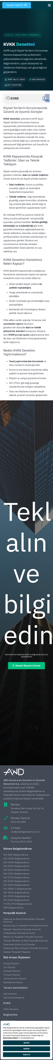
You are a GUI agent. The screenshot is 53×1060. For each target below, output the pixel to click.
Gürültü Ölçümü (11, 963)
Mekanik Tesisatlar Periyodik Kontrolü (22, 929)
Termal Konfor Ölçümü (14, 978)
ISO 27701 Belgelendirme (16, 877)
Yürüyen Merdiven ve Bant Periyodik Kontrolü (25, 940)
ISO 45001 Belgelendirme (16, 866)
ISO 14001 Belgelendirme (16, 858)
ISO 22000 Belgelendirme (16, 862)
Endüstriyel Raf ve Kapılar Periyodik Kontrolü (25, 948)
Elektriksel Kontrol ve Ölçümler (19, 944)
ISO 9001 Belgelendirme (15, 854)
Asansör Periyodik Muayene (16, 952)
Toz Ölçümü (9, 967)
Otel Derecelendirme (13, 997)
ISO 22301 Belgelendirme (16, 881)
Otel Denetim (10, 993)
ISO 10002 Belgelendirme (16, 870)
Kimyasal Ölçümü (11, 971)
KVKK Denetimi (10, 1009)
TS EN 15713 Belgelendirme (17, 903)
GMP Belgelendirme (13, 907)
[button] (49, 5)
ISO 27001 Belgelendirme (16, 873)
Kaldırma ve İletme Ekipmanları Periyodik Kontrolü (24, 920)
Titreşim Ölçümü (11, 974)
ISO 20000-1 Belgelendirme (17, 888)
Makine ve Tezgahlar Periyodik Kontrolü (23, 936)
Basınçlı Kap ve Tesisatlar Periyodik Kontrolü (25, 925)
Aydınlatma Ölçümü (13, 982)
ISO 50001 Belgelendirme (16, 892)
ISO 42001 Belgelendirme (16, 885)
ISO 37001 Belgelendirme (16, 896)
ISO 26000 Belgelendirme (16, 900)
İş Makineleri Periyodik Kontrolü (19, 933)
